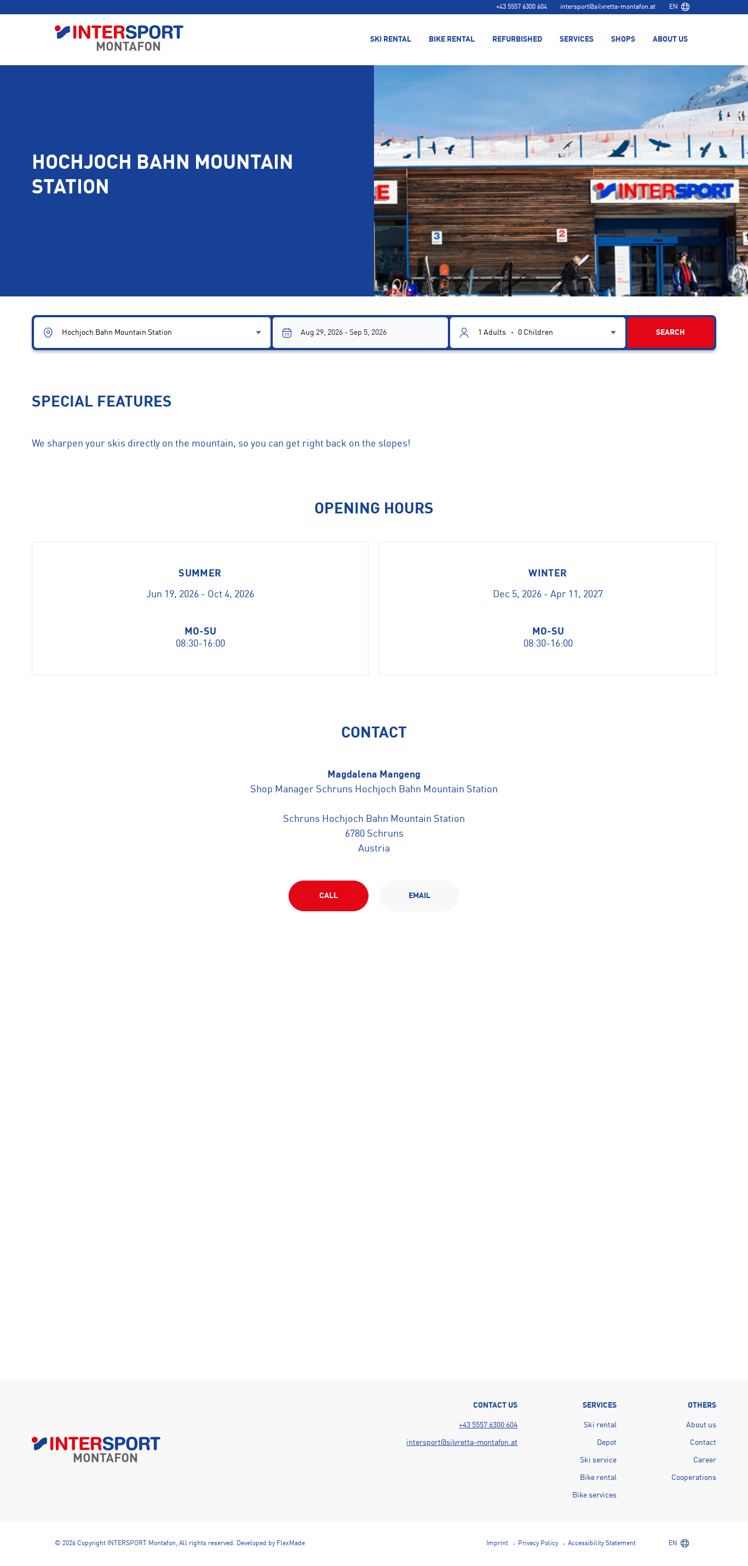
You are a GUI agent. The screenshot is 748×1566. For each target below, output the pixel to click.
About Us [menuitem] (670, 39)
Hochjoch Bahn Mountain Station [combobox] (117, 332)
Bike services (594, 1495)
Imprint (497, 1543)
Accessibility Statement (602, 1543)
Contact (703, 1443)
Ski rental (600, 1425)
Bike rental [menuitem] (452, 39)
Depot (607, 1443)
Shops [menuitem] (623, 39)
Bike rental (598, 1478)
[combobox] (679, 7)
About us (701, 1425)
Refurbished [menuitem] (517, 39)
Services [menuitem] (577, 39)
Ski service (598, 1460)
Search (670, 332)
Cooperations (693, 1478)
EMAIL (419, 896)
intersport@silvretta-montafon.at (607, 7)
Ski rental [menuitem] (390, 39)
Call (328, 896)
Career (704, 1460)
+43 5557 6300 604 (521, 7)
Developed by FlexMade (271, 1543)
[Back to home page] (119, 39)
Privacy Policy (538, 1543)
